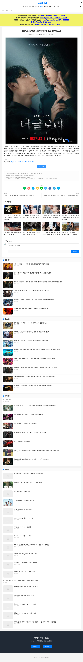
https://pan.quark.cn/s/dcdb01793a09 (51, 15)
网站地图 (47, 657)
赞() (51, 34)
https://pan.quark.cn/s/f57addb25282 (55, 20)
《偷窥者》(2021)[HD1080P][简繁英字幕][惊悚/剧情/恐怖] (19, 195)
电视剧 (46, 6)
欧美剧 (37, 6)
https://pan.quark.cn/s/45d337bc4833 (49, 24)
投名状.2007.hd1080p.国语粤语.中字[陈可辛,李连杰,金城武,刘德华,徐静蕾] (60, 196)
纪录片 (51, 6)
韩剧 (41, 6)
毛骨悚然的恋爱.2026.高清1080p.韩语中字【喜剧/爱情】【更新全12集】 (70, 217)
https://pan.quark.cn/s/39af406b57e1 (53, 18)
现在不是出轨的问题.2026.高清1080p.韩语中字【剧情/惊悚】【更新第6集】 (12, 217)
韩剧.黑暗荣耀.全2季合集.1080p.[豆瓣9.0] (41, 31)
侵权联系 (47, 646)
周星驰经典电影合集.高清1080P (41, 22)
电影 (26, 6)
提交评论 (75, 251)
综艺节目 (56, 6)
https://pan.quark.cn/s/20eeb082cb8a (22, 162)
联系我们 (35, 646)
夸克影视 (41, 3)
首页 (22, 6)
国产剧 (31, 6)
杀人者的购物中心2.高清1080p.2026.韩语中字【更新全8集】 (51, 234)
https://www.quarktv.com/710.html (20, 177)
